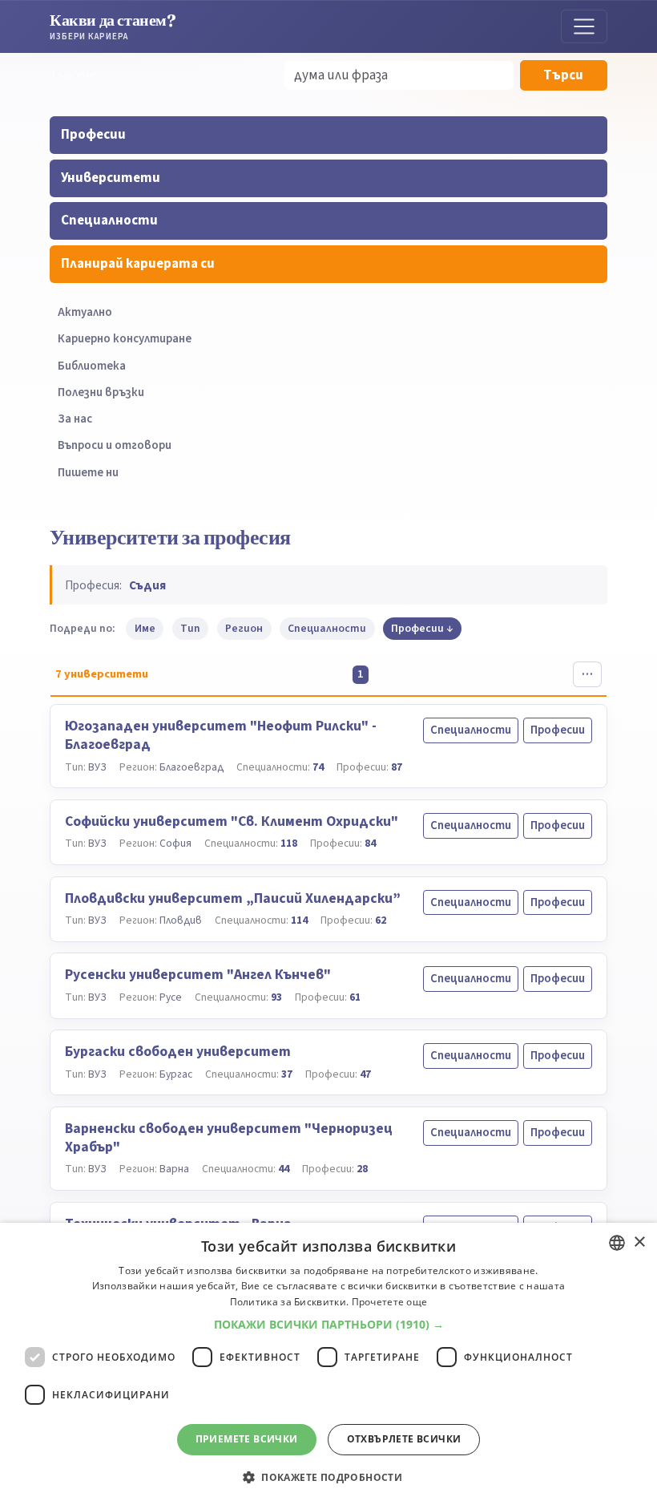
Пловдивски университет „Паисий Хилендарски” (233, 898)
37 (286, 1074)
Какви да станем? (113, 26)
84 (370, 843)
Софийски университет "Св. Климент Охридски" (231, 821)
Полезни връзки (101, 392)
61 (355, 997)
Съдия (147, 585)
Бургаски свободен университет (178, 1052)
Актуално (85, 312)
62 (380, 920)
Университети (110, 178)
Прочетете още (390, 1302)
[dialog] (328, 1364)
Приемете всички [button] (246, 1439)
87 (396, 767)
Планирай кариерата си (138, 263)
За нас (75, 419)
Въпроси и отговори (114, 445)
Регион (244, 628)
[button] (329, 1325)
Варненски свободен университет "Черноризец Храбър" (229, 1138)
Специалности (109, 220)
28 (362, 1168)
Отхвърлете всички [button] (404, 1439)
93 (276, 997)
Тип (190, 628)
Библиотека (92, 366)
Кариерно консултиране (124, 338)
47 (365, 1074)
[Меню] (584, 26)
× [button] (639, 1242)
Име (145, 628)
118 (288, 843)
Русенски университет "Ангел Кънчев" (198, 975)
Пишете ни (88, 472)
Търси (563, 75)
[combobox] (617, 1243)
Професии (93, 134)
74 (318, 767)
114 (299, 920)
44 (283, 1168)
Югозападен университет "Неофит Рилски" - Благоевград (221, 735)
